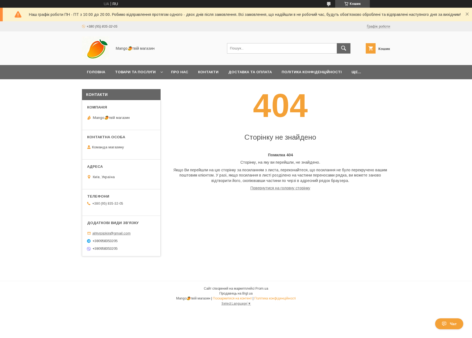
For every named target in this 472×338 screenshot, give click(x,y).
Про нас (179, 72)
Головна (96, 72)
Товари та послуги (135, 72)
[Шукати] (343, 48)
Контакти (208, 72)
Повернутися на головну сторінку (280, 188)
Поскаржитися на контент (232, 298)
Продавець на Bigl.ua (236, 293)
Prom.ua (261, 288)
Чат (453, 324)
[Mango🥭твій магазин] (95, 58)
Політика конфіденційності (312, 72)
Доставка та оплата (250, 72)
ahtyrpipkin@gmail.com (111, 233)
